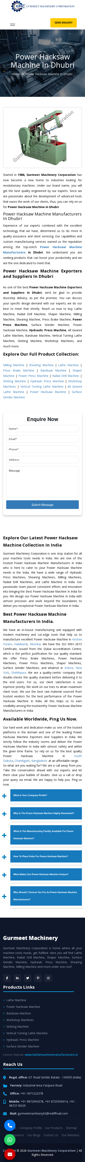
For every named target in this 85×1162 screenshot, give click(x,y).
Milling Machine (13, 365)
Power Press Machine (33, 376)
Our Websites (70, 1135)
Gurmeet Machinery (30, 938)
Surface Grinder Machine (22, 1046)
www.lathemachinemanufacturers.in (51, 1055)
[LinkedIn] (17, 978)
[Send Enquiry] (9, 1154)
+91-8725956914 (56, 1101)
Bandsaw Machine (53, 370)
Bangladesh (39, 761)
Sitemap (71, 1128)
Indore (69, 668)
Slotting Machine (14, 381)
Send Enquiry (63, 22)
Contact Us (51, 1135)
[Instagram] (48, 978)
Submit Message (42, 505)
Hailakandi (21, 644)
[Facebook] (7, 978)
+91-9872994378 (32, 1101)
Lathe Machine (68, 365)
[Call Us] (9, 1125)
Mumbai (35, 644)
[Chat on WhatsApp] (9, 1139)
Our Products (54, 1128)
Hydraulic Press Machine (47, 381)
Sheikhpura (18, 672)
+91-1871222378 (31, 1093)
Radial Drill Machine (65, 376)
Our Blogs (33, 1135)
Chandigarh (22, 761)
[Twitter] (28, 978)
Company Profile (31, 1128)
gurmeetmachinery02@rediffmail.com (43, 1113)
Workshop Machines (20, 1020)
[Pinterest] (38, 978)
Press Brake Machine (18, 370)
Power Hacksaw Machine (48, 392)
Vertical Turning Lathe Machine (41, 386)
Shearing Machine (41, 365)
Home (16, 74)
